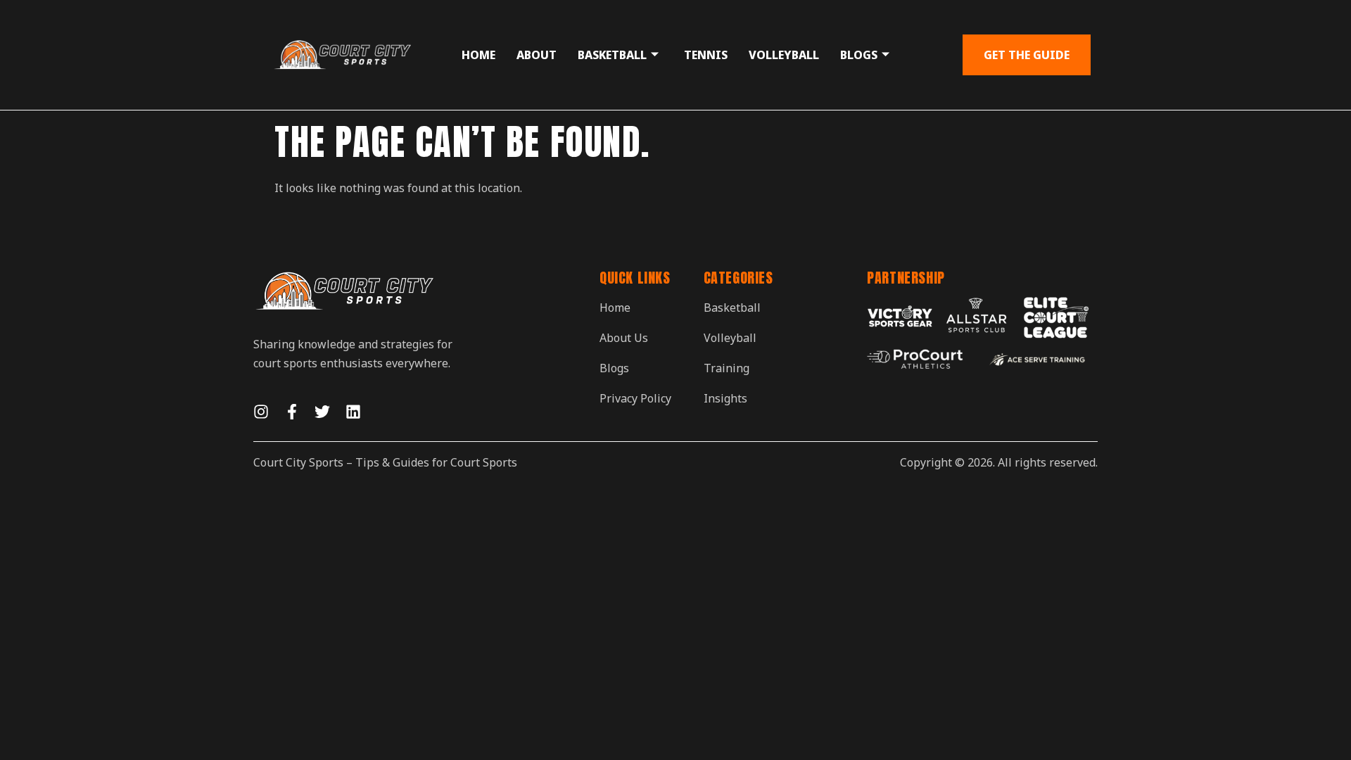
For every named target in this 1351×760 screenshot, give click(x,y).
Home (478, 55)
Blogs (858, 55)
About (536, 55)
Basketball (612, 55)
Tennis (706, 55)
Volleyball (784, 55)
